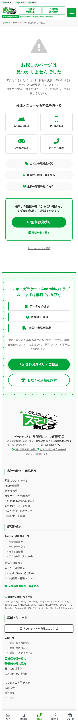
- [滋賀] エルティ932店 (19, 652)
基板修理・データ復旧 (17, 505)
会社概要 (10, 692)
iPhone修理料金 (14, 563)
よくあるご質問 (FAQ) (17, 682)
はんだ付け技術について (18, 510)
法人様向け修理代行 (16, 673)
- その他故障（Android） (20, 556)
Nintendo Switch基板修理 (19, 500)
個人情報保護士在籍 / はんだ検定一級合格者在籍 (40, 449)
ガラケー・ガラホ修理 (17, 495)
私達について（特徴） (17, 480)
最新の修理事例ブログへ (41, 186)
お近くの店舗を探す (42, 380)
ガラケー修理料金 (15, 568)
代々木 (8, 2)
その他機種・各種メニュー (20, 578)
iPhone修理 (11, 490)
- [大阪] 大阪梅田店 (17, 647)
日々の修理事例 (13, 668)
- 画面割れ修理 (15, 541)
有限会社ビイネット (42, 453)
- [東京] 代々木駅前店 (18, 642)
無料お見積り (40, 222)
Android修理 (12, 485)
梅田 (20, 2)
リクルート (11, 697)
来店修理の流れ (17, 658)
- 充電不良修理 (15, 551)
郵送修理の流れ (17, 663)
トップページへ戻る (39, 248)
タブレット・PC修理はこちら (39, 628)
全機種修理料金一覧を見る (23, 586)
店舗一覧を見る (40, 232)
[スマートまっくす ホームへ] (39, 420)
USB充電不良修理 (15, 515)
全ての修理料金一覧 (41, 163)
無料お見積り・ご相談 (41, 364)
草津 (32, 2)
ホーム (6, 22)
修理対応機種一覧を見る (41, 174)
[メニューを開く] (71, 12)
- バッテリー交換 (16, 546)
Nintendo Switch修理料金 (19, 573)
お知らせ (10, 687)
